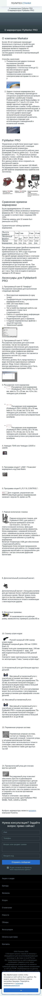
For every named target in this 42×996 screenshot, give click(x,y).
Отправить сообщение (21, 862)
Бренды (5, 886)
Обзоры (5, 922)
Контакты (6, 944)
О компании (7, 908)
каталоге (32, 811)
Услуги (5, 900)
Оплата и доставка (10, 937)
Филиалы (6, 893)
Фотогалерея (7, 930)
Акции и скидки (8, 878)
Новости (5, 915)
